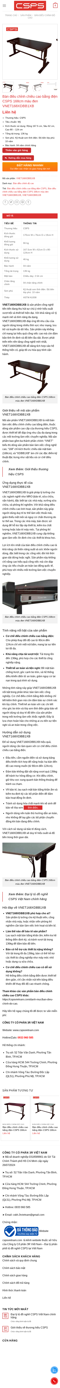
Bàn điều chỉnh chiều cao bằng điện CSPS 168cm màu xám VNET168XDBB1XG (45, 1131)
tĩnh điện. (33, 807)
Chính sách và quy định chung (19, 1260)
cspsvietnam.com (12, 1240)
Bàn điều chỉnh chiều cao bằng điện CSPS (27, 188)
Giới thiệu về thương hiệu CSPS (29, 1327)
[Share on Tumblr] (28, 202)
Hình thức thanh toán (14, 1290)
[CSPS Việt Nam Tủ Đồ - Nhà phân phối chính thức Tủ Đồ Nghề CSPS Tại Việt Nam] (30, 5)
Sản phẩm (25, 15)
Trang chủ (11, 15)
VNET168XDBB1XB (31, 195)
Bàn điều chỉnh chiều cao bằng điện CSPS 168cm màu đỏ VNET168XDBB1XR (15, 1131)
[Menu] (4, 5)
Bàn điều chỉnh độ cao (23, 183)
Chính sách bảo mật (13, 1268)
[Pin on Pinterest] (22, 202)
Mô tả (10, 216)
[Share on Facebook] (5, 202)
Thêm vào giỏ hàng (16, 150)
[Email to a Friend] (17, 202)
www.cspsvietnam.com (26, 1030)
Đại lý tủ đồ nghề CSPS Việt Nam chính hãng (33, 1316)
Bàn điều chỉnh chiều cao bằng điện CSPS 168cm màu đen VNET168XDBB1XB (29, 191)
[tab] (30, 215)
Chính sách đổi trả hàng (15, 1282)
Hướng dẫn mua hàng (19, 158)
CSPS (53, 428)
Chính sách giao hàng (14, 1275)
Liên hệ (6, 1297)
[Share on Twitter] (11, 202)
